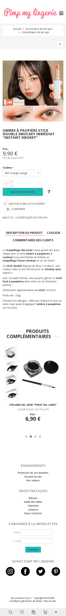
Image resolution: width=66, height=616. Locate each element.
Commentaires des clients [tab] (33, 240)
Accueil (17, 28)
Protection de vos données (33, 472)
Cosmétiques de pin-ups (35, 32)
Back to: (25, 217)
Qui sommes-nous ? (21, 598)
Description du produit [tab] (24, 233)
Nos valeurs (33, 480)
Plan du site (50, 601)
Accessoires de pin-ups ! (39, 28)
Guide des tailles (33, 501)
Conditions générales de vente (25, 601)
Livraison (33, 509)
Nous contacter (33, 513)
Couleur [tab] (53, 233)
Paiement (33, 505)
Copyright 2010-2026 (44, 598)
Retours (33, 498)
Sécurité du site (33, 476)
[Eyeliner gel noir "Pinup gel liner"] (33, 373)
